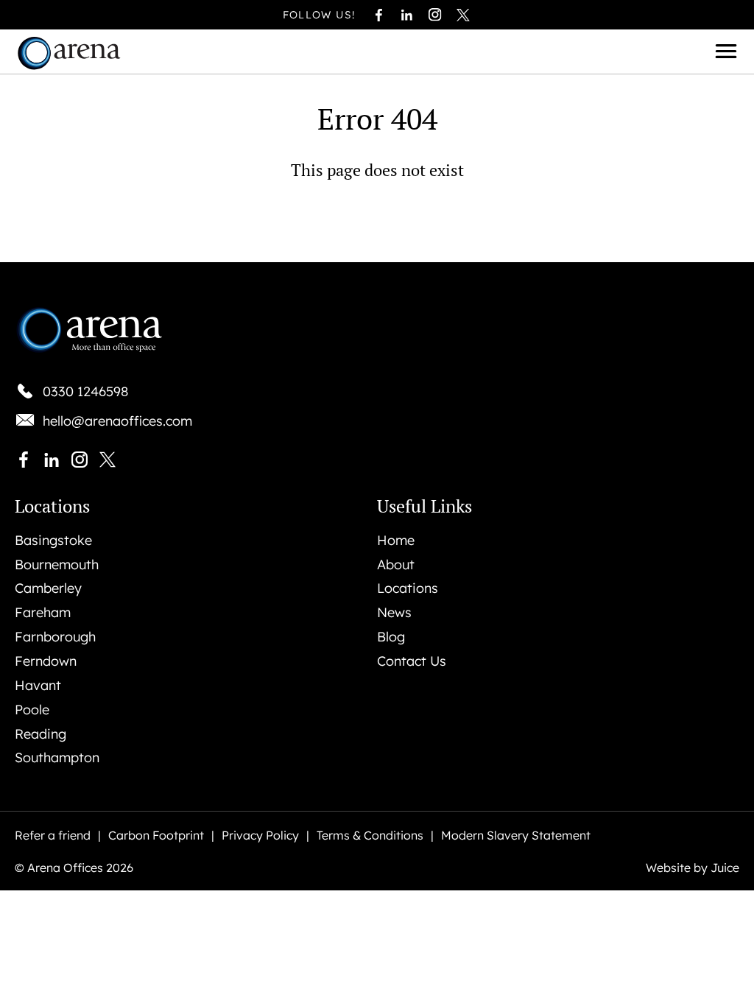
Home (396, 540)
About (396, 564)
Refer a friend (53, 836)
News (394, 612)
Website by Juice (692, 868)
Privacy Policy (260, 836)
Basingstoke (53, 540)
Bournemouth (57, 564)
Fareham (43, 612)
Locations (407, 588)
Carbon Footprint (156, 836)
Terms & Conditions (370, 836)
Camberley (48, 588)
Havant (38, 685)
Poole (32, 710)
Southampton (57, 757)
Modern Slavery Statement (516, 836)
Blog (391, 637)
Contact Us (411, 661)
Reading (40, 734)
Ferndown (46, 661)
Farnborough (55, 637)
